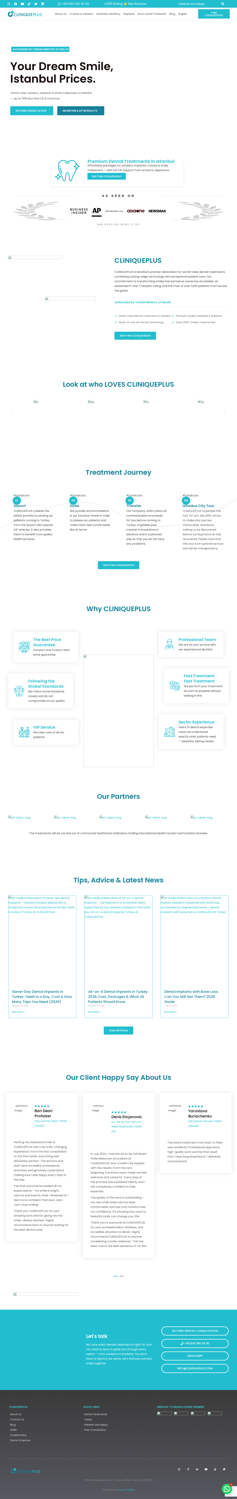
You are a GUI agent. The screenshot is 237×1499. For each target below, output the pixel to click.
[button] (223, 4)
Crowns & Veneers (81, 14)
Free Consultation (95, 1430)
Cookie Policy (18, 1435)
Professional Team (197, 639)
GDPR (13, 1430)
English (182, 14)
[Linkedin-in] (197, 1469)
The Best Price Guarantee (47, 642)
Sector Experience (196, 722)
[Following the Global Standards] (19, 691)
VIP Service (44, 727)
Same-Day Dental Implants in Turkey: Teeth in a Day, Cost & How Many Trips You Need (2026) (42, 996)
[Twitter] (36, 4)
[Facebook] (15, 4)
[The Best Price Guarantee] (24, 647)
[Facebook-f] (188, 1469)
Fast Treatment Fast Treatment (199, 678)
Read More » (18, 1011)
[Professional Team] (169, 644)
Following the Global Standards (46, 684)
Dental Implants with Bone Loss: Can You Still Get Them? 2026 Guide (191, 996)
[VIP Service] (24, 732)
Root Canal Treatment (152, 14)
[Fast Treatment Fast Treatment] (174, 685)
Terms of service (20, 1440)
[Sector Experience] (169, 731)
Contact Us (17, 1419)
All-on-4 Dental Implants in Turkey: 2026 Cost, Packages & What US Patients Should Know (118, 996)
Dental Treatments (95, 1414)
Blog (172, 14)
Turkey (88, 1419)
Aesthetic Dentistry (108, 14)
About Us (61, 14)
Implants (129, 14)
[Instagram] (9, 4)
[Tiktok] (29, 4)
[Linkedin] (42, 4)
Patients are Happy (96, 1424)
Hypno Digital (126, 1490)
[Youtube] (22, 4)
